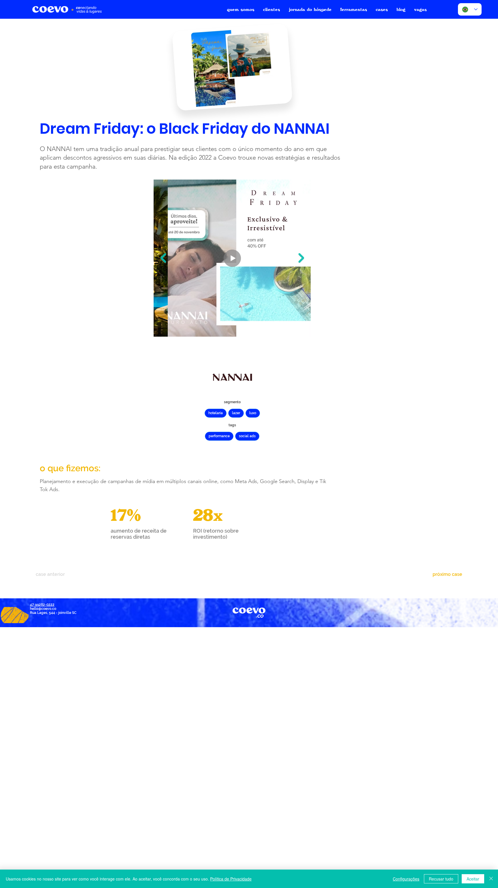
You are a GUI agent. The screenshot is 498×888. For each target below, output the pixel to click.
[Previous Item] (163, 258)
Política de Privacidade (231, 879)
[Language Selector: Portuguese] (470, 9)
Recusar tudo (441, 879)
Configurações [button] (406, 879)
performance (219, 436)
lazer (236, 413)
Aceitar (473, 879)
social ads (247, 436)
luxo (252, 413)
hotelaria (215, 413)
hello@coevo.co (43, 609)
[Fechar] (491, 878)
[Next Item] (301, 258)
